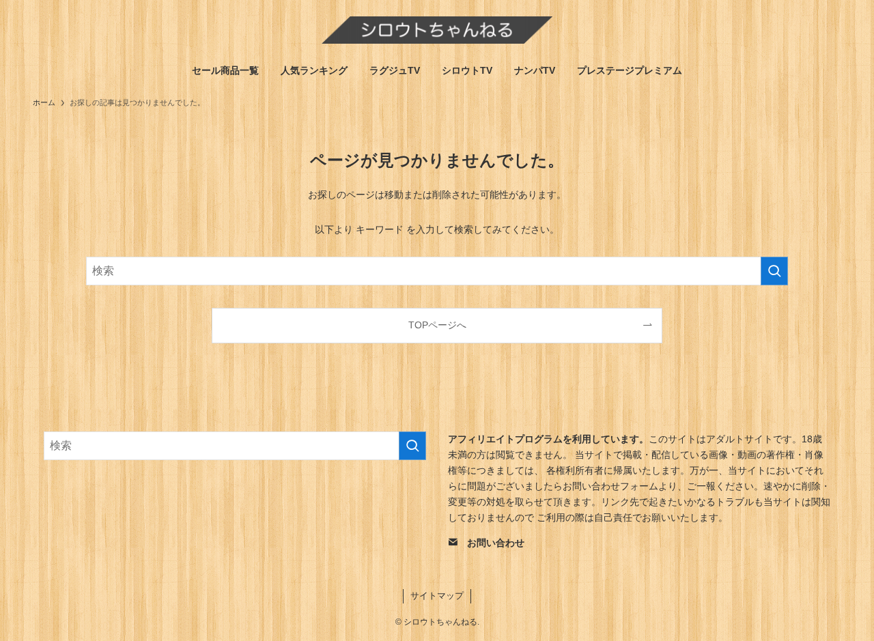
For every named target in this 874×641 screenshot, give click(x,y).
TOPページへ (437, 324)
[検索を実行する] (774, 271)
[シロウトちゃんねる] (437, 30)
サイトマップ (437, 595)
